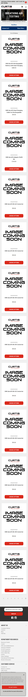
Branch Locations (5, 668)
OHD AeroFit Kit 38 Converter (14, 297)
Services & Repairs (6, 647)
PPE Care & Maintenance (7, 646)
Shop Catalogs (5, 656)
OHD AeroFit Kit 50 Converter (14, 344)
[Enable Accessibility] (26, 2)
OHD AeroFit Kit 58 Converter (14, 438)
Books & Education (6, 659)
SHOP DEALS (4, 1)
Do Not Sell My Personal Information (13, 691)
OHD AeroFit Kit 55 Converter (14, 485)
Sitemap (3, 633)
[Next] (21, 598)
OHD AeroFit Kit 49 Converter (14, 578)
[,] (14, 47)
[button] (14, 28)
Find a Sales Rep (5, 653)
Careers (3, 630)
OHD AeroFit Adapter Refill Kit (14, 158)
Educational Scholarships (7, 658)
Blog (2, 631)
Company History (5, 628)
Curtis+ (3, 644)
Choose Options (14, 75)
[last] (25, 599)
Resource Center (5, 642)
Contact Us (4, 667)
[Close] (24, 674)
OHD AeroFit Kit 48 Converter (14, 532)
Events (3, 654)
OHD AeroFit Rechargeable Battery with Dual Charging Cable (14, 65)
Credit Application (5, 651)
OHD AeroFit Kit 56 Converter (14, 251)
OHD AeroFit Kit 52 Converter (14, 391)
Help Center (4, 670)
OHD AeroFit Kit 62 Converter (14, 204)
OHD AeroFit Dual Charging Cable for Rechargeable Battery (14, 111)
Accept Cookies (13, 687)
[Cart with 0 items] (22, 7)
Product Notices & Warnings (8, 672)
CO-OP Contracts (5, 649)
